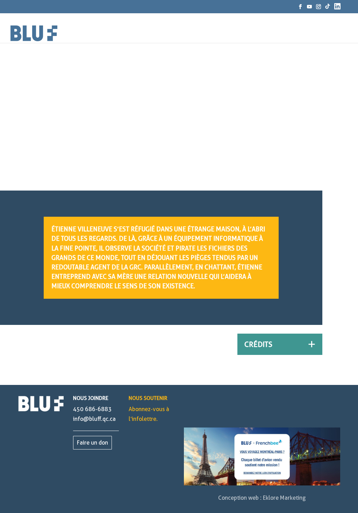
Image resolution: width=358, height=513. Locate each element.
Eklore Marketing (284, 498)
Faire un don (92, 442)
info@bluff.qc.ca (94, 419)
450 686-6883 (92, 409)
